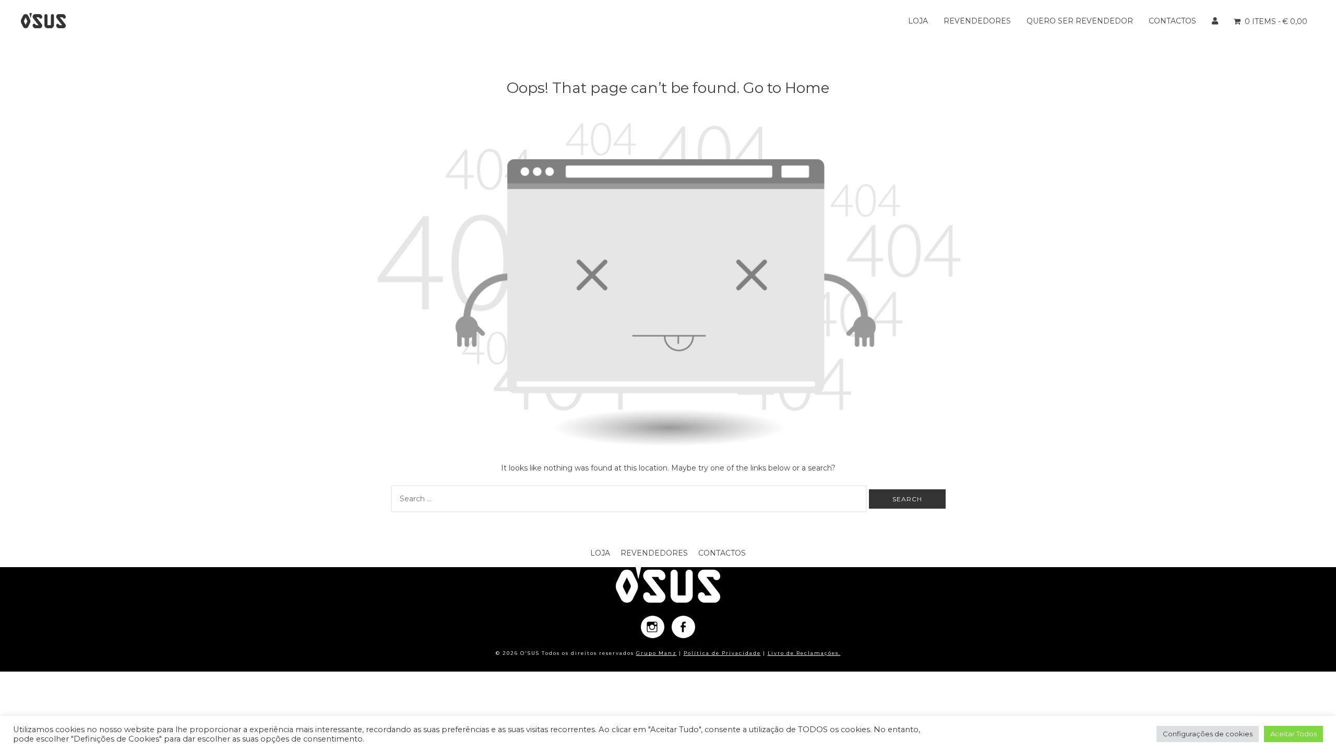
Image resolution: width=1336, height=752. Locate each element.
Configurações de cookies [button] (1207, 734)
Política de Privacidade (722, 653)
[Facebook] (683, 627)
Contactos (1172, 21)
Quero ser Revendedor (1080, 21)
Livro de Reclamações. (804, 653)
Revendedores (977, 21)
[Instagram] (652, 627)
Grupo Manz (656, 653)
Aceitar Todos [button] (1293, 734)
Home (807, 88)
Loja (918, 21)
